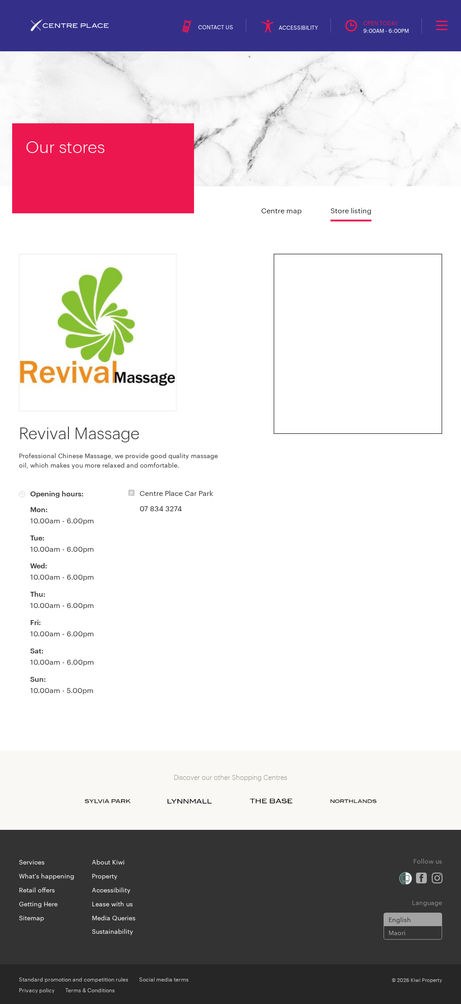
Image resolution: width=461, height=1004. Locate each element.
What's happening (46, 875)
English (400, 919)
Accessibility (111, 889)
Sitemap (31, 917)
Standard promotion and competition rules (73, 979)
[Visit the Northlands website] (353, 801)
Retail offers (37, 889)
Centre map (281, 210)
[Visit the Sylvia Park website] (108, 801)
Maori (397, 932)
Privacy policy (36, 990)
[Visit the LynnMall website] (189, 801)
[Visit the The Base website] (271, 801)
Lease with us (112, 903)
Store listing (350, 210)
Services (32, 861)
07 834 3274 (161, 508)
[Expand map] (358, 343)
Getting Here (38, 903)
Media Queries (114, 917)
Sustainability (112, 931)
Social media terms (164, 979)
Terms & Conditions (90, 990)
